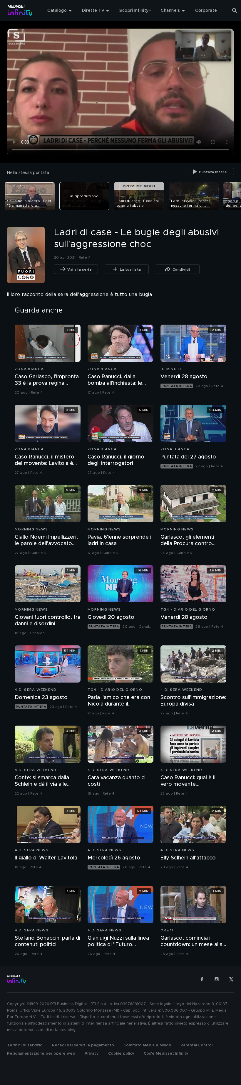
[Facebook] (202, 979)
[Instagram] (216, 979)
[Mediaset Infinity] (20, 10)
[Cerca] (234, 10)
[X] (231, 979)
